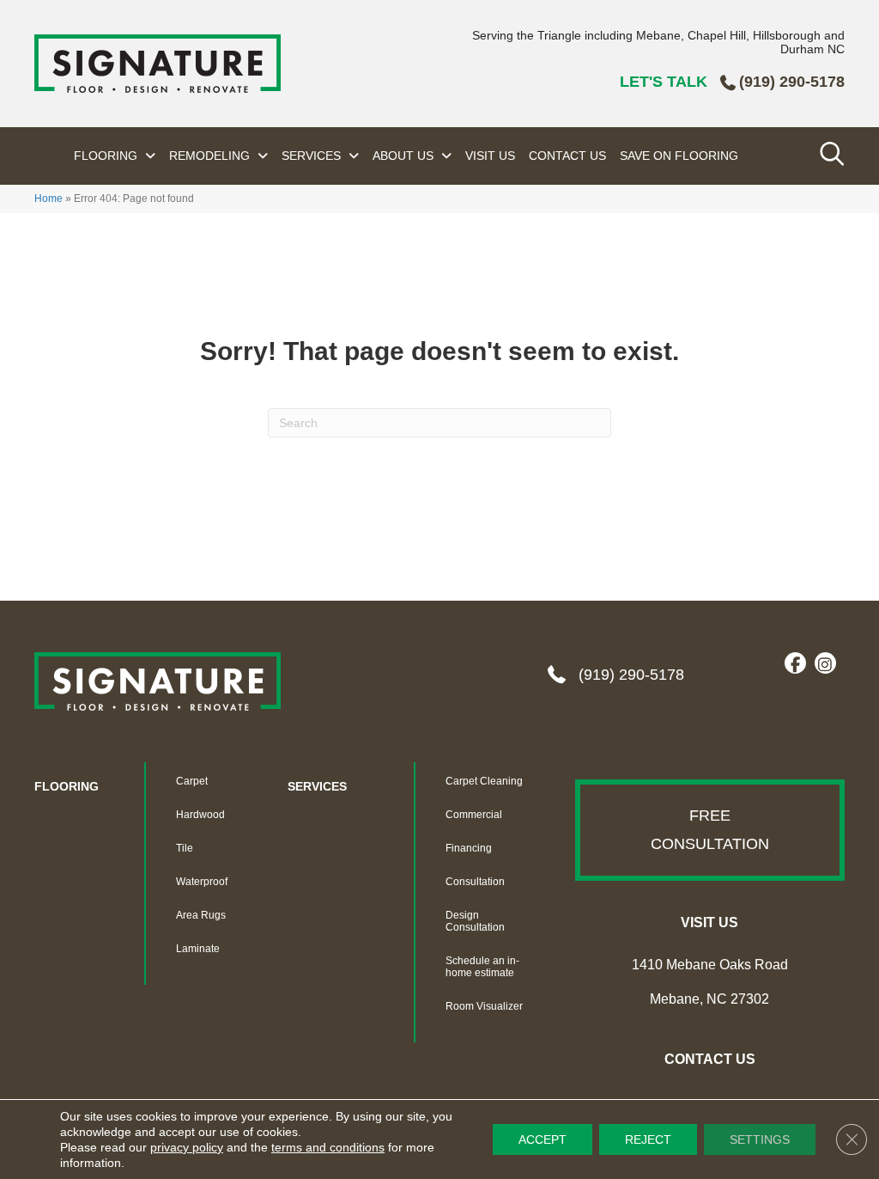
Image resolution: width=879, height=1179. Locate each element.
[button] (710, 830)
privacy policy (186, 1147)
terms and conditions (328, 1147)
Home (48, 198)
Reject (648, 1139)
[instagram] (825, 664)
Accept (542, 1139)
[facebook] (795, 664)
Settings (760, 1139)
